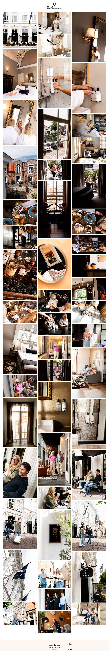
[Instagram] (68, 649)
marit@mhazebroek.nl (70, 644)
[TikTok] (71, 649)
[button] (87, 6)
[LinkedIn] (70, 649)
